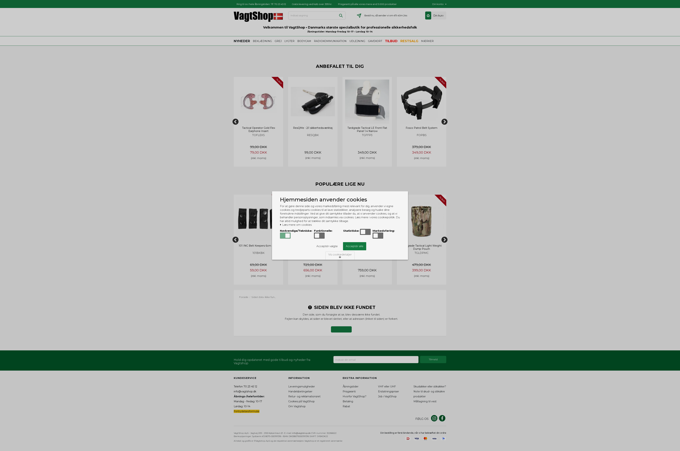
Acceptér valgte (327, 246)
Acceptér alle (354, 246)
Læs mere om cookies (297, 224)
